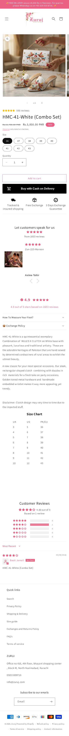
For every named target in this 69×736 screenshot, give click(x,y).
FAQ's (10, 636)
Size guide (12, 621)
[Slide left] (27, 103)
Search (10, 598)
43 (29, 148)
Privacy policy (58, 724)
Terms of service (15, 643)
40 (52, 140)
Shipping (6, 129)
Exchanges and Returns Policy (23, 628)
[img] (34, 232)
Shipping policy (34, 729)
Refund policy (43, 724)
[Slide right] (42, 103)
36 (7, 140)
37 (18, 140)
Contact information (53, 729)
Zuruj (13, 724)
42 (18, 148)
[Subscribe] (51, 702)
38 (29, 140)
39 (41, 140)
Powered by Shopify (25, 724)
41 (7, 148)
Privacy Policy (14, 606)
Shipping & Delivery (17, 613)
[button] (6, 18)
